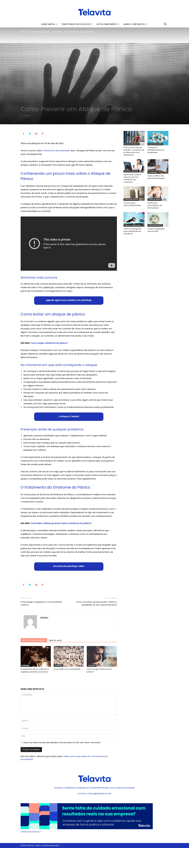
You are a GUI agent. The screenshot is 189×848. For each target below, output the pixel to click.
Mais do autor (55, 640)
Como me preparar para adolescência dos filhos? (132, 231)
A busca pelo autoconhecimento (132, 204)
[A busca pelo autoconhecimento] (134, 193)
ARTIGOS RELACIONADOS (34, 640)
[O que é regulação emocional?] (158, 219)
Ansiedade (56, 32)
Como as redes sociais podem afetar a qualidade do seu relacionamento (96, 603)
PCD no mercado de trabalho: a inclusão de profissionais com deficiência (134, 151)
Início (23, 32)
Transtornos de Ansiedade (56, 150)
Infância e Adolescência (133, 225)
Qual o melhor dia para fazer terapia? (156, 177)
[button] (165, 24)
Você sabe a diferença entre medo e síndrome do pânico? (60, 523)
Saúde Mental (48, 24)
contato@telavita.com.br (99, 793)
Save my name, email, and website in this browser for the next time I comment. (62, 742)
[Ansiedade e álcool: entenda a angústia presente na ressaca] (36, 656)
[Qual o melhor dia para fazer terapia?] (158, 166)
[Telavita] (94, 12)
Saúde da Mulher (154, 199)
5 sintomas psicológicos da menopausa (154, 205)
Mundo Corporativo (134, 24)
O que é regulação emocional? (156, 230)
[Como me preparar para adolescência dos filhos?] (134, 219)
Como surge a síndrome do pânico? (49, 342)
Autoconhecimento (107, 24)
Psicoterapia (152, 172)
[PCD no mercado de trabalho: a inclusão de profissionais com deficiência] (134, 138)
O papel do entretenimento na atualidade (155, 150)
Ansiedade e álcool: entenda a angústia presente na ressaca (35, 670)
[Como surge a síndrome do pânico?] (102, 656)
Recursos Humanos (131, 144)
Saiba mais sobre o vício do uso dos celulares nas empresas (132, 178)
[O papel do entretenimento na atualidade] (158, 138)
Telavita (27, 116)
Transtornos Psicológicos (75, 24)
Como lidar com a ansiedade (67, 669)
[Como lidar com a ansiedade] (69, 656)
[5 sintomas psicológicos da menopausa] (158, 193)
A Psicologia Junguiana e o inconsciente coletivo (41, 603)
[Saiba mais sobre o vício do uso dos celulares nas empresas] (134, 165)
